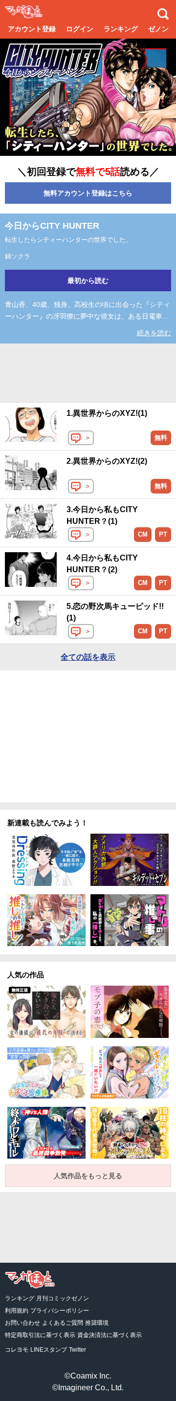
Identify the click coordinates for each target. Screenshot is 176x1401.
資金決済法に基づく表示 (109, 1335)
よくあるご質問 (62, 1322)
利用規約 (16, 1310)
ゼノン (158, 29)
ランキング (121, 29)
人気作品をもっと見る (88, 1176)
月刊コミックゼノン (62, 1298)
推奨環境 (97, 1322)
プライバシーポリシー (59, 1310)
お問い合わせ (22, 1322)
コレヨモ (16, 1349)
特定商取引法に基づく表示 (40, 1335)
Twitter (77, 1349)
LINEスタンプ (48, 1349)
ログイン (79, 29)
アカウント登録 (32, 29)
